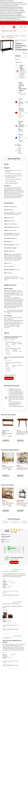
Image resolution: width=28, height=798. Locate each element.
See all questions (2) (10, 375)
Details (8, 313)
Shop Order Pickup (6, 18)
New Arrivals (15, 15)
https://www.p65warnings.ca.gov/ (16, 406)
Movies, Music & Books (10, 12)
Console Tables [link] (5, 522)
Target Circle (16, 20)
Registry (6, 20)
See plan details (22, 93)
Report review (15, 595)
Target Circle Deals (17, 17)
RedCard (10, 20)
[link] (19, 52)
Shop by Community (13, 14)
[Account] (21, 27)
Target (2, 35)
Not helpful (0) (20, 343)
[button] (19, 52)
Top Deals (9, 17)
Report (13, 344)
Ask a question (9, 378)
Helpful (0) (14, 343)
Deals (5, 15)
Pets (6, 9)
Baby (6, 7)
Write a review (14, 562)
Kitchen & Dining (18, 4)
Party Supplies (19, 12)
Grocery (10, 5)
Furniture (16, 35)
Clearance (9, 15)
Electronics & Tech (16, 10)
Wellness (12, 9)
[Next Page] (26, 430)
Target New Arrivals (5, 0)
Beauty (10, 7)
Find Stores (22, 20)
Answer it (8, 353)
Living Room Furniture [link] (15, 522)
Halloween (10, 2)
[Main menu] (3, 27)
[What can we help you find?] (14, 30)
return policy (10, 326)
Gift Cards (5, 14)
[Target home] (14, 27)
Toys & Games (8, 10)
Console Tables (10, 37)
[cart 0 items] (25, 27)
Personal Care (15, 7)
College (6, 2)
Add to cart (18, 62)
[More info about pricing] (25, 56)
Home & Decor (10, 4)
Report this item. (22, 278)
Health (8, 9)
